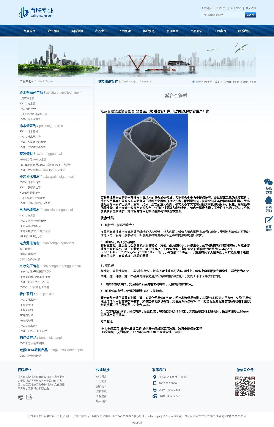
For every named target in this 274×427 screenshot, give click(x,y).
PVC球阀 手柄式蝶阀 (32, 343)
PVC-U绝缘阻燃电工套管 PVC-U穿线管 (42, 169)
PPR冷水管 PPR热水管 (33, 159)
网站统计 (137, 422)
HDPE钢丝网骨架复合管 (34, 113)
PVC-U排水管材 (29, 131)
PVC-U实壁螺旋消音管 (33, 141)
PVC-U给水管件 (29, 325)
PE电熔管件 (26, 320)
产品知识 (196, 31)
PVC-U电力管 (27, 215)
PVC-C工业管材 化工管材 (34, 287)
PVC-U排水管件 (29, 299)
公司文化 (101, 381)
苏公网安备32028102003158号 (203, 416)
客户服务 (149, 31)
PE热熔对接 (26, 315)
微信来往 (269, 185)
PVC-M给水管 (28, 108)
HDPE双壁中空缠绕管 (32, 197)
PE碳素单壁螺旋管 (30, 225)
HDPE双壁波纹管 (30, 192)
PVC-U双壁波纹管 (30, 187)
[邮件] (29, 395)
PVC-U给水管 (27, 103)
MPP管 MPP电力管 (31, 236)
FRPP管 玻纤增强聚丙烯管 (35, 271)
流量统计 (179, 416)
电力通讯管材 (231, 81)
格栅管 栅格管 (28, 254)
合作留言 (206, 8)
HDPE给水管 (27, 98)
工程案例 (220, 31)
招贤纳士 (101, 386)
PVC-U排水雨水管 (30, 136)
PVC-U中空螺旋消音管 (33, 147)
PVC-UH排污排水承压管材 (35, 203)
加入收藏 (251, 8)
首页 (217, 81)
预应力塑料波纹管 (30, 259)
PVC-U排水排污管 (30, 182)
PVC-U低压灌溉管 (30, 119)
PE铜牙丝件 (26, 310)
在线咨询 (269, 204)
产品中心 (101, 31)
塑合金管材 (26, 248)
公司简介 (101, 376)
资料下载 (101, 391)
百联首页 (29, 31)
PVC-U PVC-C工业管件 (33, 330)
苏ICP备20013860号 (234, 416)
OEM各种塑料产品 (30, 355)
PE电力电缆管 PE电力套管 (35, 231)
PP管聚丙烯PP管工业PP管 (35, 276)
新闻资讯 (77, 31)
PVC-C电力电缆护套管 (33, 220)
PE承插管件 (26, 304)
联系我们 (221, 8)
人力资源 (125, 31)
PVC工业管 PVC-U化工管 (34, 282)
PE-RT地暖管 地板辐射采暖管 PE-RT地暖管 (45, 164)
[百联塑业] (21, 395)
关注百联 (53, 31)
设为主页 (236, 8)
